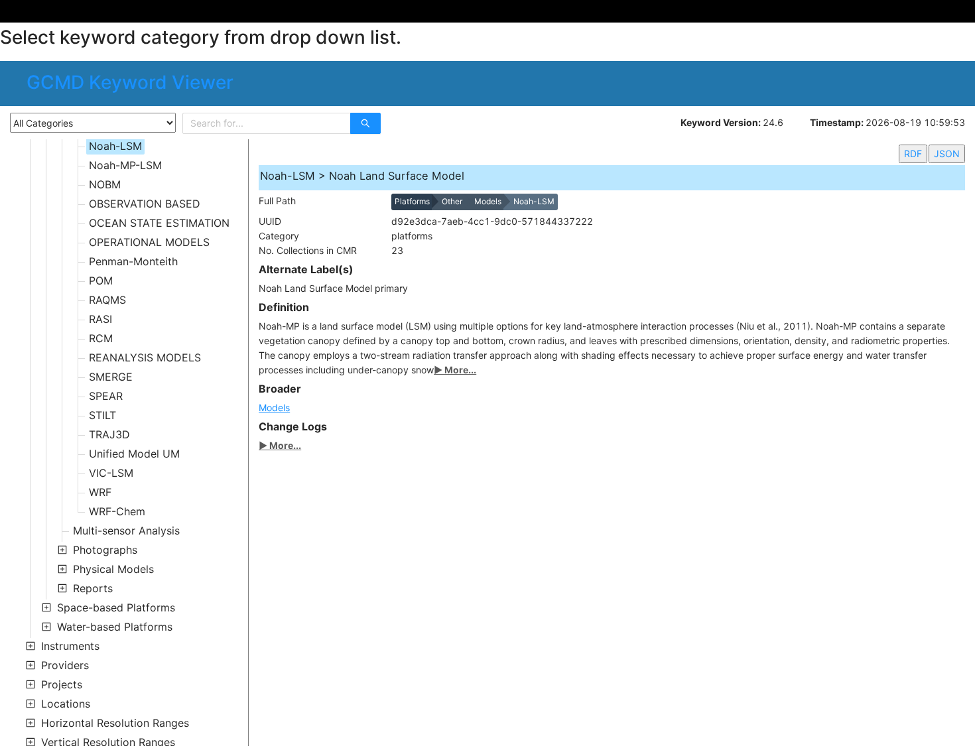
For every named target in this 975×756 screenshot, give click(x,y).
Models (274, 407)
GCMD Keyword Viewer (130, 82)
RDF (913, 153)
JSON (947, 153)
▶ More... (455, 369)
